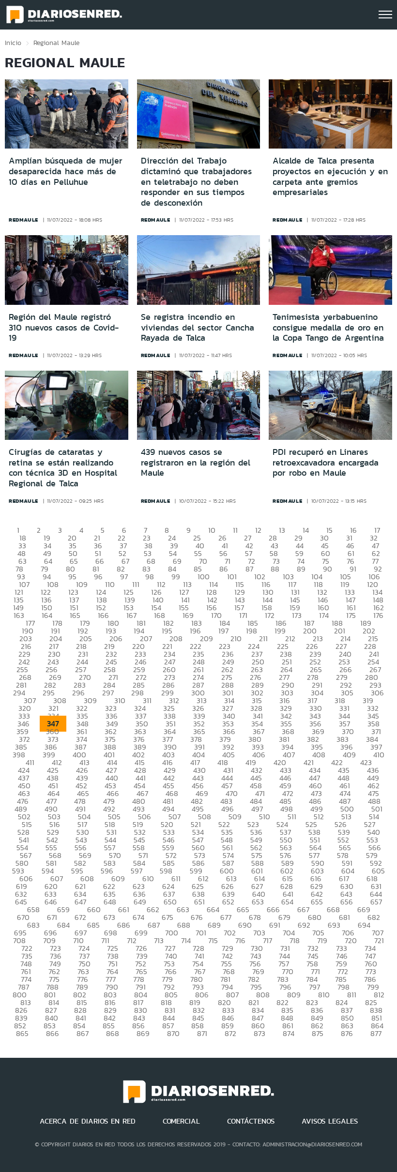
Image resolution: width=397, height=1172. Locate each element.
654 (287, 902)
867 (82, 1033)
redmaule (23, 220)
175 (351, 615)
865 (22, 1033)
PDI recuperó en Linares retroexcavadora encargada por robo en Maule (326, 462)
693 (334, 925)
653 (258, 902)
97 (124, 576)
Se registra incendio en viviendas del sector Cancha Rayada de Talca (197, 327)
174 (324, 615)
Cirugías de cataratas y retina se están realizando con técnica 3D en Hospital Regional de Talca (63, 468)
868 (112, 1033)
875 (317, 1033)
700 (171, 933)
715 (213, 940)
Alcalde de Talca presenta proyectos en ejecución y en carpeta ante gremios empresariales (330, 176)
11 (235, 530)
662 (153, 909)
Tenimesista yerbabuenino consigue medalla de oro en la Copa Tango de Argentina (328, 327)
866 (52, 1033)
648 (110, 902)
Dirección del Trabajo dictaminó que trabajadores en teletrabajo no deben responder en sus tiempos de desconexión (196, 181)
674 (138, 917)
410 (378, 755)
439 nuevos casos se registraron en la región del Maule (195, 462)
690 (245, 925)
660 (94, 909)
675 (167, 917)
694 (364, 925)
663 (183, 909)
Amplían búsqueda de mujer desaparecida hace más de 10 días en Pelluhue (65, 171)
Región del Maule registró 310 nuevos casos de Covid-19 (64, 327)
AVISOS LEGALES (330, 1121)
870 (173, 1033)
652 (228, 902)
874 (288, 1033)
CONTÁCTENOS (251, 1121)
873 (259, 1033)
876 (347, 1033)
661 (123, 909)
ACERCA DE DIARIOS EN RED (88, 1121)
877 (376, 1033)
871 (202, 1033)
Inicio (13, 42)
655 (317, 902)
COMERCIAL (181, 1121)
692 (304, 925)
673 (109, 917)
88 (275, 569)
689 (214, 925)
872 (230, 1033)
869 (143, 1033)
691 (274, 925)
